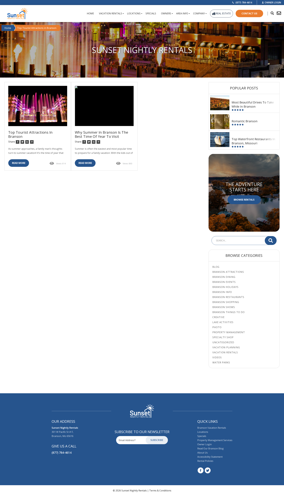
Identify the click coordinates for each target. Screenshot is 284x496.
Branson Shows (223, 307)
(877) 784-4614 (61, 453)
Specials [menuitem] (151, 13)
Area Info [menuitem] (182, 13)
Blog (215, 267)
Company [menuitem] (199, 13)
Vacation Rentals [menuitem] (110, 13)
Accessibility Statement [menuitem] (210, 456)
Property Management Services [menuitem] (214, 440)
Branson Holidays (225, 287)
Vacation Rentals (225, 352)
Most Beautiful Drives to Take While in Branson (253, 104)
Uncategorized (223, 342)
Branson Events (224, 282)
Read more (18, 163)
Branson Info (222, 292)
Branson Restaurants (228, 297)
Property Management (228, 332)
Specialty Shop (223, 337)
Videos (217, 357)
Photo (217, 327)
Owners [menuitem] (166, 13)
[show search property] (271, 13)
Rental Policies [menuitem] (205, 461)
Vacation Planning (226, 347)
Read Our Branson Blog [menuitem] (210, 448)
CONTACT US (249, 13)
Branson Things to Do (228, 312)
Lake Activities (222, 322)
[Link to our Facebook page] (201, 470)
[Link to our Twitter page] (208, 470)
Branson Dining (223, 277)
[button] (277, 13)
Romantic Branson (245, 121)
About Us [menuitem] (202, 452)
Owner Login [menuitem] (204, 444)
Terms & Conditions (160, 490)
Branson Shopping (225, 302)
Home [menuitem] (90, 13)
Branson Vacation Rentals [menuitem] (211, 427)
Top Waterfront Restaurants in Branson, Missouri (253, 141)
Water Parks (221, 362)
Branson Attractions (228, 272)
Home (7, 28)
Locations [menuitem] (134, 13)
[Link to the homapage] (142, 411)
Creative (218, 317)
